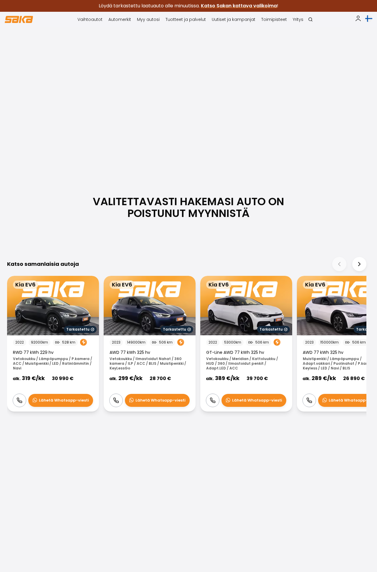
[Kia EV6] (53, 344)
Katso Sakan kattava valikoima (239, 5)
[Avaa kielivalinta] (368, 18)
